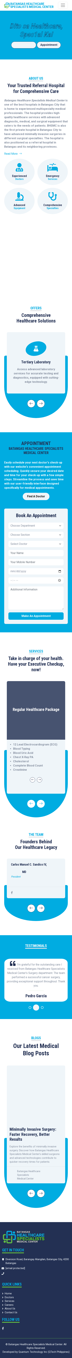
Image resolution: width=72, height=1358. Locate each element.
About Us (10, 1308)
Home (8, 1293)
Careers (9, 1304)
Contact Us (11, 1312)
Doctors (9, 1297)
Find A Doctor (24, 44)
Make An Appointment (36, 616)
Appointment (48, 44)
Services (9, 1301)
